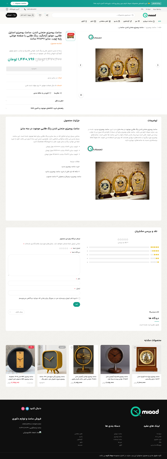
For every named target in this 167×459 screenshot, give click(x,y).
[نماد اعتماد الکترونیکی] (32, 432)
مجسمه (80, 445)
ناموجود (34, 69)
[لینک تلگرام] (27, 408)
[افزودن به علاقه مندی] (135, 347)
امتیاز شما (75, 248)
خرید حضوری (157, 439)
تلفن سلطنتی (78, 434)
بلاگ (160, 442)
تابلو (81, 442)
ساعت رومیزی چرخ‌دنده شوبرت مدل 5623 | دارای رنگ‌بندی (148, 378)
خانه (159, 27)
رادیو (80, 437)
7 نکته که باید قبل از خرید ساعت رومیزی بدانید (62, 171)
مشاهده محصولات (20, 3)
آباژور (120, 445)
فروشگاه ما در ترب (156, 445)
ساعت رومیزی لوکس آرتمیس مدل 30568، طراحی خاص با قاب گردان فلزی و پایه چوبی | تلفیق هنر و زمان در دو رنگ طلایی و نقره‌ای (83, 378)
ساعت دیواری (118, 434)
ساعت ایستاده (118, 439)
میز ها (120, 442)
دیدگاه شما (75, 252)
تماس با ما (158, 437)
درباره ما (159, 434)
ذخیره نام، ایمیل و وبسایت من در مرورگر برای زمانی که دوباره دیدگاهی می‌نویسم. (48, 298)
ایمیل (77, 288)
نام (78, 279)
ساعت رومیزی (151, 27)
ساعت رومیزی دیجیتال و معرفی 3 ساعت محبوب (63, 176)
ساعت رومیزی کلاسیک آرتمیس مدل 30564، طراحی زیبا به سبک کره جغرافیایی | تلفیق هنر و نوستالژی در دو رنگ (115, 378)
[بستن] (7, 3)
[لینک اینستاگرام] (23, 408)
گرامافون (79, 439)
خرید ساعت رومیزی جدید (70, 166)
